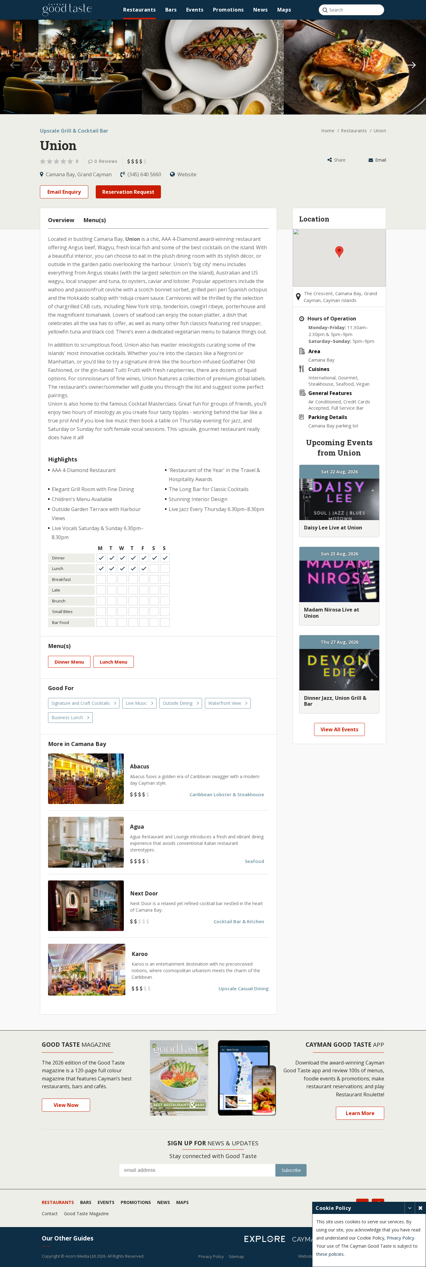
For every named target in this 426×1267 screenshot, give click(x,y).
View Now (66, 1105)
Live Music (136, 703)
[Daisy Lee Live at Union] (339, 499)
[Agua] (86, 842)
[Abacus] (86, 778)
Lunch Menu (113, 662)
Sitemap (236, 1256)
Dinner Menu (69, 662)
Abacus (139, 766)
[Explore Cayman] (267, 1240)
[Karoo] (86, 970)
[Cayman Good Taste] (67, 9)
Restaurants (139, 9)
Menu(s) (94, 220)
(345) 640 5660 (144, 174)
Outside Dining (177, 703)
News (260, 9)
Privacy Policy (211, 1256)
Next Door (144, 893)
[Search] (325, 10)
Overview (61, 220)
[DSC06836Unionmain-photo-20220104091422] (71, 67)
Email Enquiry (64, 191)
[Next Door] (86, 905)
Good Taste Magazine (86, 1213)
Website (186, 174)
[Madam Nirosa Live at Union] (339, 581)
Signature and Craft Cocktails (80, 703)
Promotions (228, 9)
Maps (284, 9)
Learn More (360, 1113)
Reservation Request (128, 191)
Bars (171, 9)
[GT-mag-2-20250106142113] (213, 67)
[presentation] (15, 66)
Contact (50, 1213)
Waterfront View (224, 703)
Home (328, 131)
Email (380, 160)
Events (195, 9)
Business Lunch (67, 717)
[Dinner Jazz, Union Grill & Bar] (339, 669)
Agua (137, 826)
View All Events (339, 729)
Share (339, 160)
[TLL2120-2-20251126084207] (355, 67)
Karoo (140, 954)
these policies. (330, 1254)
